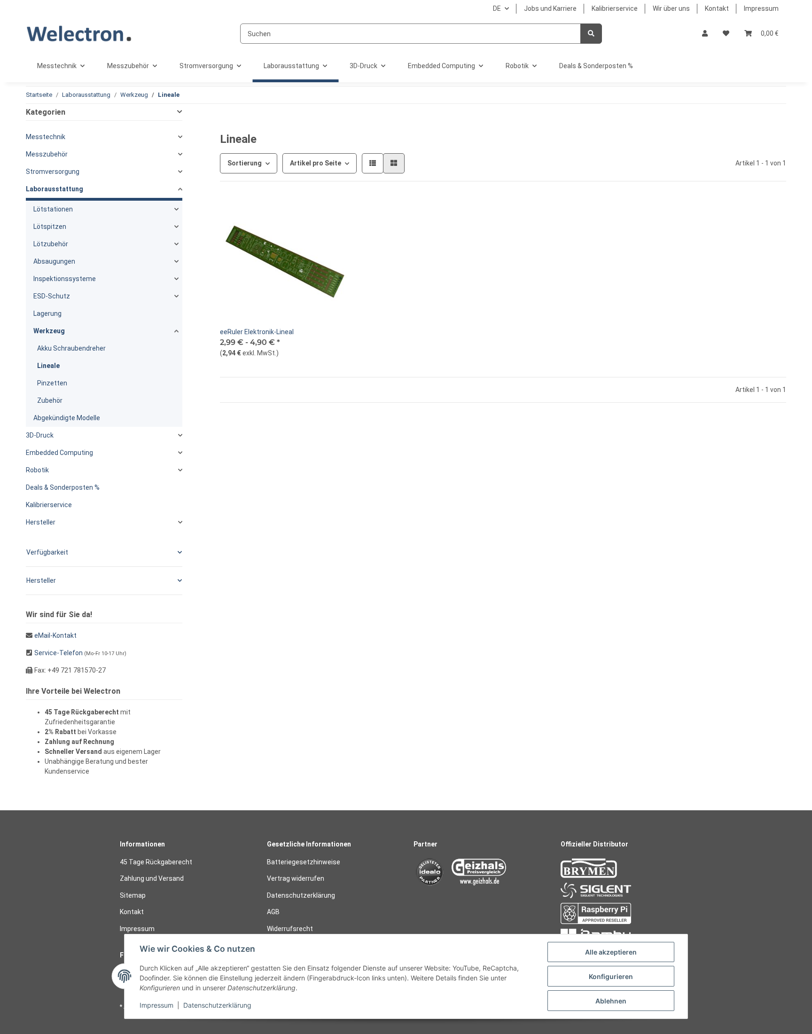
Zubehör (49, 400)
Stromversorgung (52, 171)
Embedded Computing (59, 452)
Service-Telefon (58, 653)
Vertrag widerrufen (295, 878)
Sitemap (133, 895)
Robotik (37, 470)
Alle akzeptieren (611, 952)
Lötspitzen (49, 226)
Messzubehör (47, 154)
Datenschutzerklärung (301, 895)
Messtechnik (45, 137)
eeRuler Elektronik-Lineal (257, 332)
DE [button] (497, 8)
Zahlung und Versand (152, 878)
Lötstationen (53, 209)
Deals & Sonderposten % (63, 487)
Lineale (48, 365)
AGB (273, 912)
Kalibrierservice (615, 8)
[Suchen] (591, 34)
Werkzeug (49, 331)
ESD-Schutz (51, 296)
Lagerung (47, 313)
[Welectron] (79, 33)
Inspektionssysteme (64, 278)
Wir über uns (671, 8)
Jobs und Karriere (550, 8)
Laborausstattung (54, 189)
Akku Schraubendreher (71, 348)
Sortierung (244, 163)
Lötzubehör (50, 244)
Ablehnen (610, 1001)
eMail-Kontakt (55, 635)
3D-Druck (40, 435)
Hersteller (40, 522)
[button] (705, 33)
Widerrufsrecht (290, 928)
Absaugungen (54, 261)
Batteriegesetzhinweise (303, 862)
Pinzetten (52, 383)
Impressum (761, 8)
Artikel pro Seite (315, 163)
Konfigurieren (611, 976)
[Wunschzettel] (726, 33)
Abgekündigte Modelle (66, 418)
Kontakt (717, 8)
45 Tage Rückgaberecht (156, 862)
